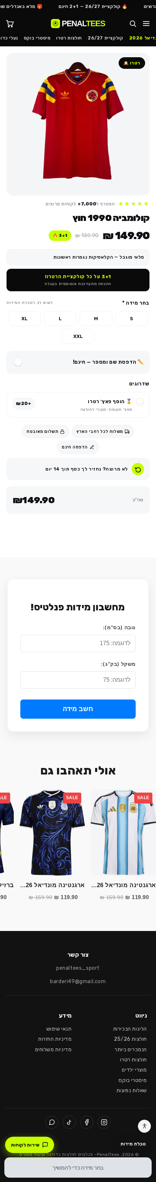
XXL (78, 336)
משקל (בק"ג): (118, 664)
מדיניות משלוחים (53, 1050)
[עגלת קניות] (10, 24)
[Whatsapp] (51, 1122)
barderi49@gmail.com (78, 981)
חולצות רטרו (69, 38)
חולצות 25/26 (130, 1039)
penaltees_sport (78, 968)
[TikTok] (69, 1122)
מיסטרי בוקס (37, 38)
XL (24, 318)
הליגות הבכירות (130, 1029)
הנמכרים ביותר (131, 1050)
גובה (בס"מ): (119, 627)
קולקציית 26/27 (105, 38)
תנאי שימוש (59, 1029)
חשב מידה (78, 709)
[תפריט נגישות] (144, 1126)
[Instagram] (104, 1122)
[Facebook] (86, 1122)
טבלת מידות (133, 1144)
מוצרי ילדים (134, 1070)
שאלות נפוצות (131, 1090)
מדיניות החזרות (54, 1039)
